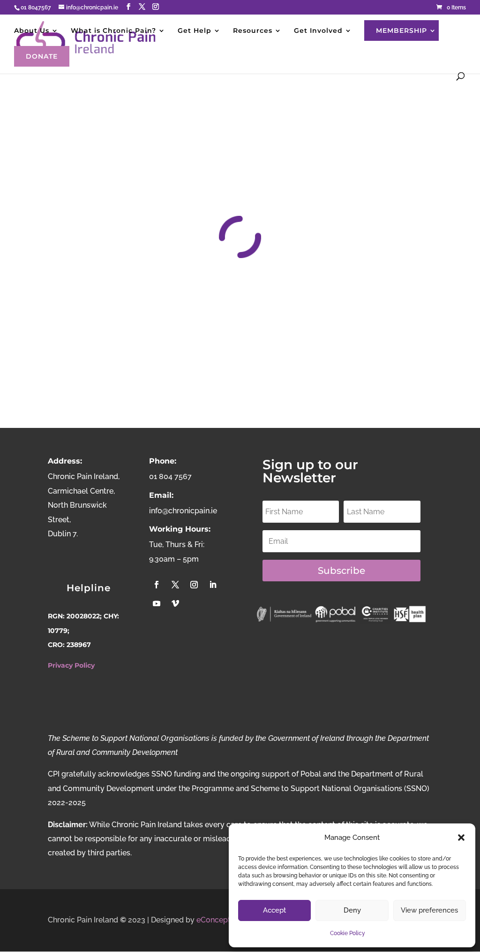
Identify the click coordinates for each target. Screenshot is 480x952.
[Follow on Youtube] (156, 603)
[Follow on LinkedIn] (212, 584)
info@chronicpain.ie (183, 510)
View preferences (429, 910)
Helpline (89, 588)
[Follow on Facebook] (156, 584)
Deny (352, 910)
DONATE (42, 56)
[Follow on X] (175, 584)
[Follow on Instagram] (194, 584)
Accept (274, 910)
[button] (461, 837)
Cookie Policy (347, 933)
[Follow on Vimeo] (175, 603)
